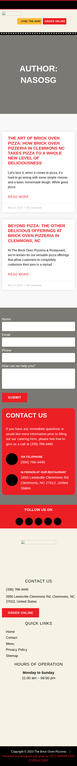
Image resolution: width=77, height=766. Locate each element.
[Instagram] (30, 5)
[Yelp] (38, 5)
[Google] (55, 5)
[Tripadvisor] (47, 5)
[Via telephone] (12, 459)
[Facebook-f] (22, 5)
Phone (6, 350)
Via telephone (32, 456)
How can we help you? (18, 366)
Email (6, 335)
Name (6, 319)
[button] (71, 21)
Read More (18, 197)
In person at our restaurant (43, 472)
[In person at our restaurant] (12, 480)
